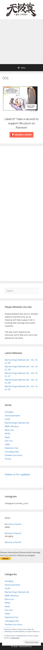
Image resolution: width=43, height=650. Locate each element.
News (7, 437)
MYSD (7, 433)
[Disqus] (21, 181)
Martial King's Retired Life (17, 422)
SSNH (7, 444)
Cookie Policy (15, 638)
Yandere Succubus (13, 455)
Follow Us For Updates (17, 474)
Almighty (9, 412)
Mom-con (9, 430)
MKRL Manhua (12, 426)
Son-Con (9, 440)
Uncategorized (12, 451)
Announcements (12, 415)
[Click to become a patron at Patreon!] (21, 138)
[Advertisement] (21, 41)
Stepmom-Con (11, 448)
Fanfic (7, 419)
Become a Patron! (13, 524)
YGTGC (8, 458)
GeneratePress (25, 646)
